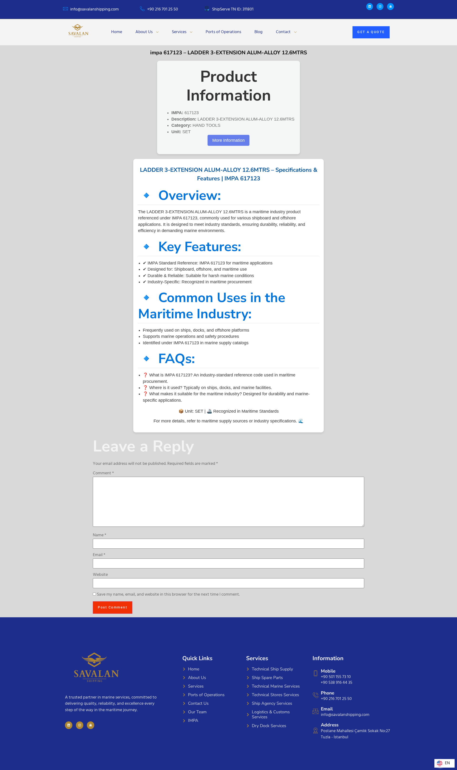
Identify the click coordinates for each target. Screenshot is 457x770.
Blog (258, 32)
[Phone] (315, 695)
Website (100, 575)
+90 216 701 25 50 (162, 9)
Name (99, 535)
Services (179, 32)
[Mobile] (315, 673)
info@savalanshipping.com (94, 9)
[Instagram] (380, 6)
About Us (144, 32)
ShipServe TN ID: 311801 (232, 9)
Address (329, 725)
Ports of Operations (223, 32)
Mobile (328, 671)
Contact (283, 32)
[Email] (315, 711)
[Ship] (390, 6)
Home (116, 32)
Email (99, 555)
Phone (327, 693)
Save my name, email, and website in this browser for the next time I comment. (168, 595)
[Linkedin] (369, 6)
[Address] (315, 731)
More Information (228, 140)
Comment (103, 473)
